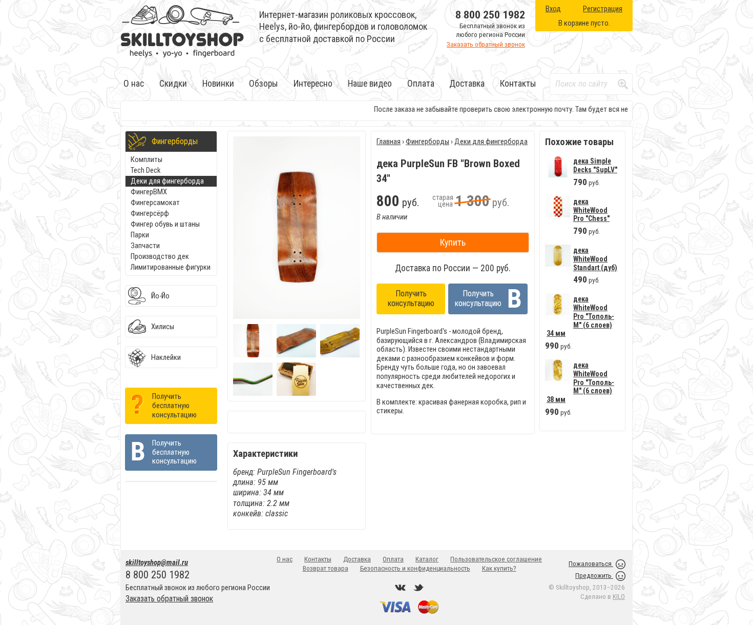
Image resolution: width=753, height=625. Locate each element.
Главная (388, 141)
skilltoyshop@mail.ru (157, 562)
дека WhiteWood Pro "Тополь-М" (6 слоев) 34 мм (580, 316)
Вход (553, 8)
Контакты (518, 83)
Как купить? (499, 568)
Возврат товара (325, 568)
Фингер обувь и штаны (165, 224)
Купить (453, 242)
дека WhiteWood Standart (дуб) (595, 258)
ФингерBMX (149, 191)
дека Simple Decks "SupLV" (595, 165)
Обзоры (263, 83)
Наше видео (370, 83)
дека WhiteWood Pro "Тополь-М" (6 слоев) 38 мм (580, 382)
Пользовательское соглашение (496, 559)
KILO (619, 596)
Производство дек (160, 256)
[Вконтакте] (400, 587)
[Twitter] (418, 587)
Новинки (218, 83)
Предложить (594, 575)
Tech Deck (145, 170)
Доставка (467, 83)
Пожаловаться (591, 564)
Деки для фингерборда (167, 181)
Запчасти (145, 245)
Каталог (426, 559)
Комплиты (146, 159)
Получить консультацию (411, 298)
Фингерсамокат (155, 202)
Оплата (420, 83)
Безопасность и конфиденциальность (415, 568)
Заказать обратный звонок (486, 44)
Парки (140, 234)
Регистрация (602, 8)
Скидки (173, 83)
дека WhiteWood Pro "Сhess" (591, 210)
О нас (133, 83)
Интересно (313, 83)
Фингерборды (427, 141)
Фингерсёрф (150, 213)
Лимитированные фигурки (171, 267)
